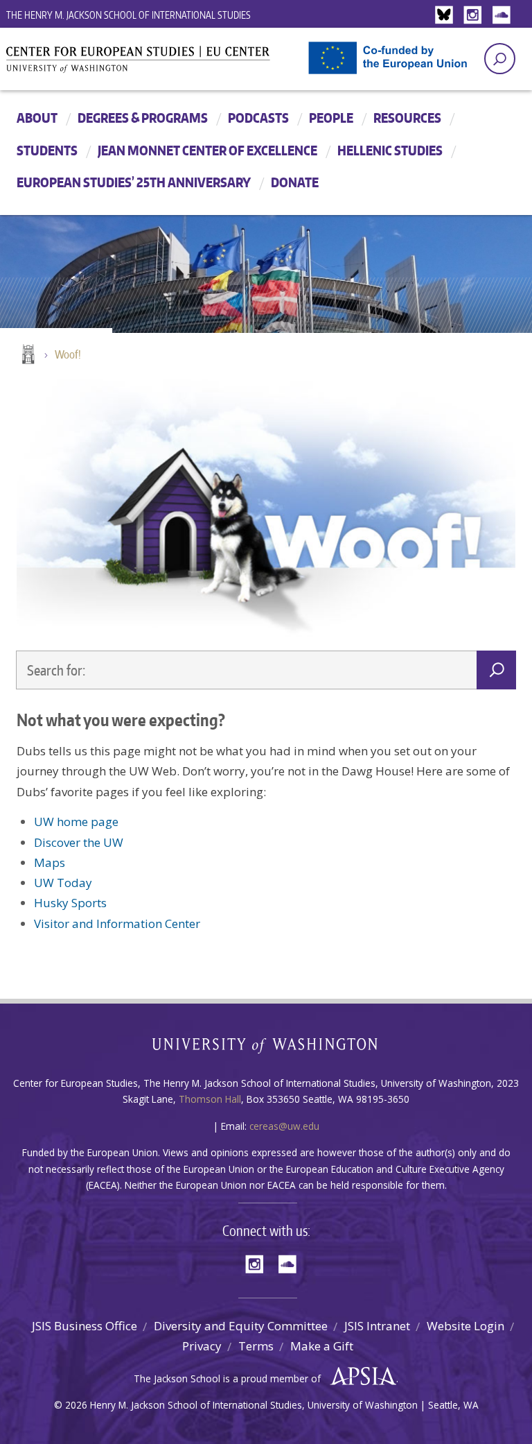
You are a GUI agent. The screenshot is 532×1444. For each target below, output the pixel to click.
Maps (49, 862)
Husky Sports (70, 903)
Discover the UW (78, 842)
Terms (256, 1346)
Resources (407, 117)
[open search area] (499, 58)
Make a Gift (321, 1346)
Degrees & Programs (143, 117)
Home (27, 355)
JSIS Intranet (377, 1326)
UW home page (76, 822)
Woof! (68, 354)
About (37, 117)
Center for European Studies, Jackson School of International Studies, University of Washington (162, 64)
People (331, 117)
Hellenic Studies (390, 150)
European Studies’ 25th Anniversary (134, 182)
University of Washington (266, 1048)
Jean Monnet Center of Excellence (207, 150)
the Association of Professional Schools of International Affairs (359, 1376)
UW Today (63, 883)
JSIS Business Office (84, 1326)
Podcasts (258, 117)
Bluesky (447, 15)
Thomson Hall (210, 1099)
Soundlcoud (502, 15)
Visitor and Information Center (117, 923)
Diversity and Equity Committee (241, 1326)
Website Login (465, 1326)
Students (47, 150)
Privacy (202, 1346)
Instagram (475, 15)
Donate (295, 182)
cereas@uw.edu (284, 1126)
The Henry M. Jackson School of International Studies (128, 15)
